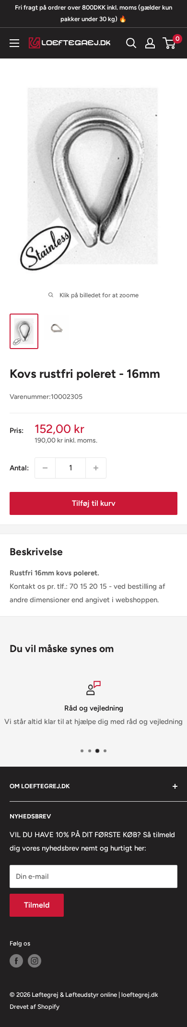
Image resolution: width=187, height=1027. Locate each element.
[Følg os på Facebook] (16, 961)
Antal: (19, 468)
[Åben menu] (14, 43)
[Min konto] (150, 43)
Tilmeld (36, 905)
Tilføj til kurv (94, 503)
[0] (169, 43)
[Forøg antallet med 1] (96, 468)
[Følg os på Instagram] (34, 961)
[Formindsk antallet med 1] (45, 468)
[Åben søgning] (131, 43)
